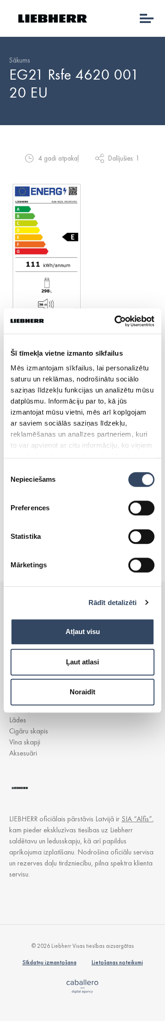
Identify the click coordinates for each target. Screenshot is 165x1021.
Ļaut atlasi (82, 662)
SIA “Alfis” (136, 819)
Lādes (17, 720)
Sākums (19, 60)
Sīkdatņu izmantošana (49, 962)
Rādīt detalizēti (112, 602)
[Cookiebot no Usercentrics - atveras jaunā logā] (116, 321)
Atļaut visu (83, 631)
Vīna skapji (24, 742)
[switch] (141, 508)
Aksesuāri (23, 753)
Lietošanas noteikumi (117, 962)
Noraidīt (82, 692)
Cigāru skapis (28, 731)
